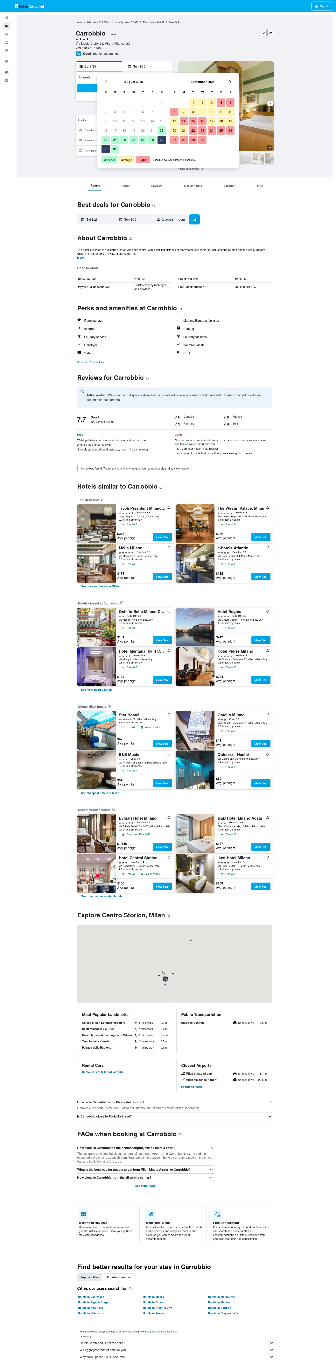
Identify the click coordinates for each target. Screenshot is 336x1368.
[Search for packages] (7, 42)
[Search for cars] (7, 34)
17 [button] (115, 130)
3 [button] (115, 112)
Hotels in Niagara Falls (223, 1313)
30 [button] (105, 149)
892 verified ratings (105, 53)
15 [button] (161, 121)
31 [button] (115, 149)
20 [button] (143, 130)
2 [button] (106, 112)
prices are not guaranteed (163, 1331)
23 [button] (105, 139)
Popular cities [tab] (89, 1277)
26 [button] (133, 139)
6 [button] (143, 112)
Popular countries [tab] (119, 1277)
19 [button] (133, 130)
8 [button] (162, 112)
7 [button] (152, 112)
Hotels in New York (90, 1308)
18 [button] (124, 130)
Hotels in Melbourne (221, 1297)
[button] (6, 6)
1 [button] (162, 102)
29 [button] (161, 139)
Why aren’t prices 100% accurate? (103, 1357)
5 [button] (134, 112)
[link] (100, 586)
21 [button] (152, 130)
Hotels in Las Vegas (91, 1297)
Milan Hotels (149, 22)
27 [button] (143, 139)
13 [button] (143, 121)
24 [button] (115, 139)
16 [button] (105, 130)
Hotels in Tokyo (153, 1313)
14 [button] (152, 121)
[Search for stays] (7, 26)
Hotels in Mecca (153, 1297)
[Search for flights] (7, 18)
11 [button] (124, 121)
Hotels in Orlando (154, 1302)
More (80, 257)
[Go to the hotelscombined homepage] (29, 6)
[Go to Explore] (7, 50)
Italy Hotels (92, 22)
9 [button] (106, 121)
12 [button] (133, 121)
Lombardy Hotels (121, 22)
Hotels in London (219, 1308)
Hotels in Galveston (91, 1313)
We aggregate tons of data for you (103, 1350)
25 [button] (124, 139)
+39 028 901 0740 (88, 48)
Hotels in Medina (219, 1302)
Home (79, 22)
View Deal (162, 537)
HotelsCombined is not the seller (102, 1343)
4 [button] (124, 112)
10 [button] (115, 121)
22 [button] (161, 130)
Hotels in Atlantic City (157, 1308)
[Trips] (7, 61)
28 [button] (152, 139)
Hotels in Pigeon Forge (93, 1302)
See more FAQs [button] (145, 1186)
